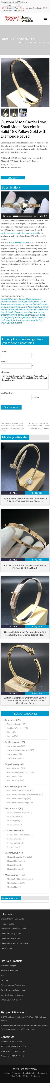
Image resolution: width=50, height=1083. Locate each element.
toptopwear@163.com (32, 8)
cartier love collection (31, 306)
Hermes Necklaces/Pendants (18, 835)
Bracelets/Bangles (41, 42)
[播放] (4, 216)
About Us (16, 1073)
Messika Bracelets (14, 883)
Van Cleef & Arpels (13, 786)
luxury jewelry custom (18, 242)
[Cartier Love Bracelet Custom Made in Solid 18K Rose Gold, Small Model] (25, 557)
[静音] (41, 216)
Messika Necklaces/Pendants (19, 879)
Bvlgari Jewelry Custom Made (13, 990)
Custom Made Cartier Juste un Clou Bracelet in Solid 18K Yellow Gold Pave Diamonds (25, 499)
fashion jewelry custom (26, 317)
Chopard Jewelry (12, 852)
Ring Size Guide (7, 924)
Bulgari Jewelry (12, 764)
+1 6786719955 (11, 8)
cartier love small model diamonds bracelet (19, 233)
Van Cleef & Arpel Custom (12, 995)
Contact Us (35, 1076)
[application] (25, 205)
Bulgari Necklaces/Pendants (18, 772)
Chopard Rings (13, 865)
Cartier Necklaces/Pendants (18, 750)
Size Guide (16, 1076)
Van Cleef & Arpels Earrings (18, 803)
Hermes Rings (12, 847)
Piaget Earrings (13, 825)
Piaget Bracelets (13, 817)
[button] (25, 205)
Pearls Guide (6, 948)
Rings (9, 732)
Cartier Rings (12, 754)
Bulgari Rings (12, 776)
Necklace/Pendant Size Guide (13, 928)
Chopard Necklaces (14, 861)
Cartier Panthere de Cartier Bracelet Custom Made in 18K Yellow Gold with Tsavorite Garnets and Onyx (25, 700)
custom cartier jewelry (20, 314)
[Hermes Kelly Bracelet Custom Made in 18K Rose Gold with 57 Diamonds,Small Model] (25, 624)
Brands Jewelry (29, 1073)
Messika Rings (12, 887)
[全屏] (45, 216)
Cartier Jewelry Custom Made (14, 985)
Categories (27, 42)
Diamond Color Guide (10, 938)
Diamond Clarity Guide (11, 933)
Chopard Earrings (14, 869)
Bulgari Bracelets (14, 768)
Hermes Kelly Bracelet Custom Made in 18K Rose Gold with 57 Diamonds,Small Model (25, 633)
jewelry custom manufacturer (29, 320)
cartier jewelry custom (28, 301)
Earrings (10, 736)
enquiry (13, 177)
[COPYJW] (19, 21)
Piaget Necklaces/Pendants (18, 813)
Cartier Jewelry (12, 742)
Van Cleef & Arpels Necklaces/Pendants (23, 794)
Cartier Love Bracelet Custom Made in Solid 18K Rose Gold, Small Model (25, 566)
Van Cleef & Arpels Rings (17, 798)
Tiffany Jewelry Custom (11, 1000)
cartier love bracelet (31, 304)
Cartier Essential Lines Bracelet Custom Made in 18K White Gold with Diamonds (38, 425)
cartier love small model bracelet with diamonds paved (24, 310)
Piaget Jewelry (12, 808)
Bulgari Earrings (13, 780)
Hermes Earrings (14, 843)
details (13, 492)
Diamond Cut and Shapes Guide (14, 943)
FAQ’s (25, 1076)
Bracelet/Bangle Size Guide (12, 919)
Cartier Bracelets (27, 299)
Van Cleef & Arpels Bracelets (18, 790)
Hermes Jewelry (12, 830)
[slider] (22, 216)
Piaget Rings (12, 821)
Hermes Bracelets (14, 839)
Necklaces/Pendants (15, 728)
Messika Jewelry (12, 875)
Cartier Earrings (13, 758)
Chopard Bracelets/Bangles (18, 857)
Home (7, 1073)
